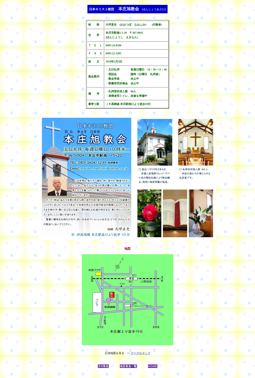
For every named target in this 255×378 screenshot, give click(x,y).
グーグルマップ (140, 353)
